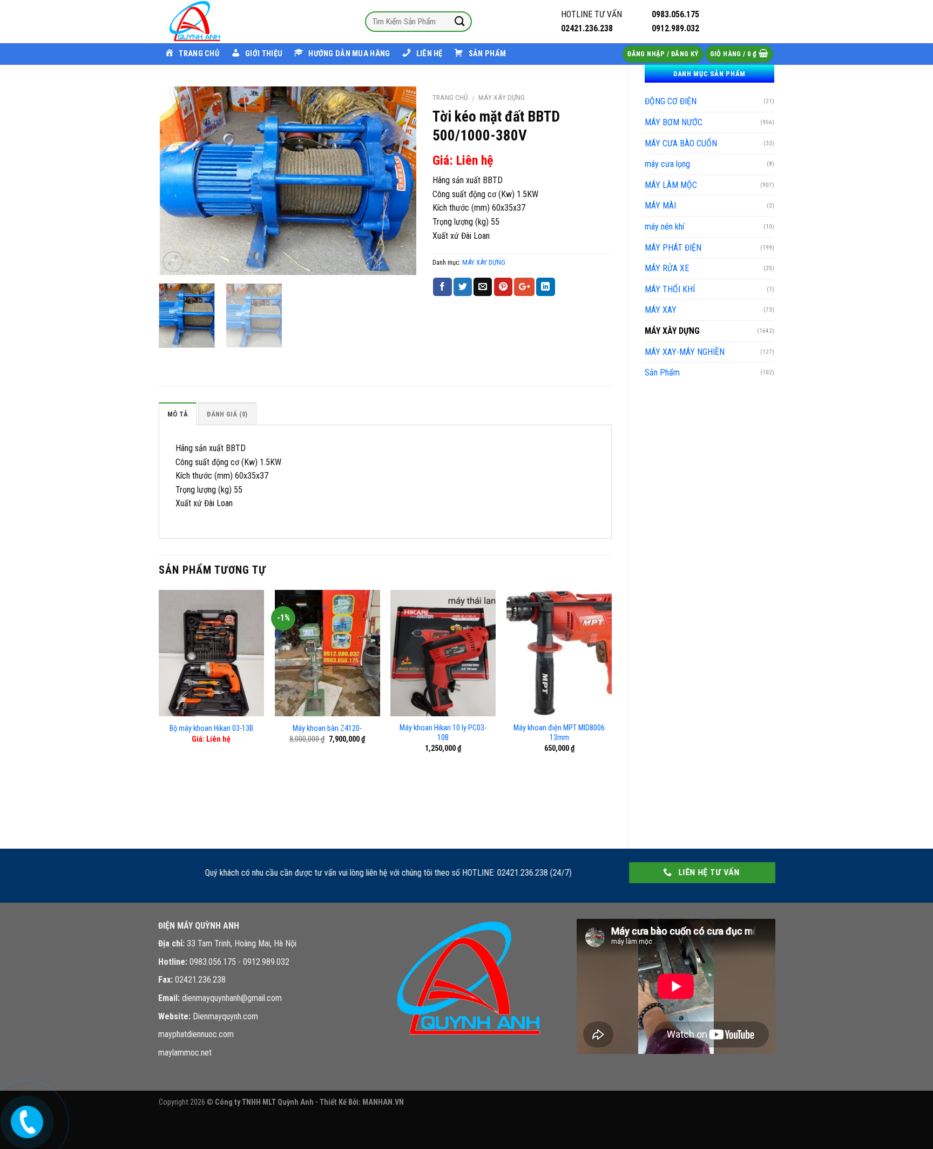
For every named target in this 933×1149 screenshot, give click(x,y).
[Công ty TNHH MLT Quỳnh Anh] (213, 21)
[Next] (397, 180)
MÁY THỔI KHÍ (670, 289)
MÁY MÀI (660, 205)
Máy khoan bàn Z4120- (327, 728)
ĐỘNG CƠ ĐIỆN (671, 101)
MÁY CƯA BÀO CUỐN (681, 143)
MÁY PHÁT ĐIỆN (673, 248)
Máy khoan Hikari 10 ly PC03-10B (443, 733)
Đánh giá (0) (227, 414)
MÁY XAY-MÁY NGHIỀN (685, 352)
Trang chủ (450, 97)
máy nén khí (664, 226)
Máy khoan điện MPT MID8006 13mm (559, 733)
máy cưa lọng (667, 164)
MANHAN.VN (383, 1102)
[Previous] (177, 180)
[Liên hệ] (24, 1120)
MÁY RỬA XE (667, 268)
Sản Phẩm (662, 372)
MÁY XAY (661, 310)
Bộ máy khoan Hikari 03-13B (211, 728)
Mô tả (177, 414)
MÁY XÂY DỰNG (672, 331)
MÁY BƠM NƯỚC (673, 122)
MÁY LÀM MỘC (671, 185)
